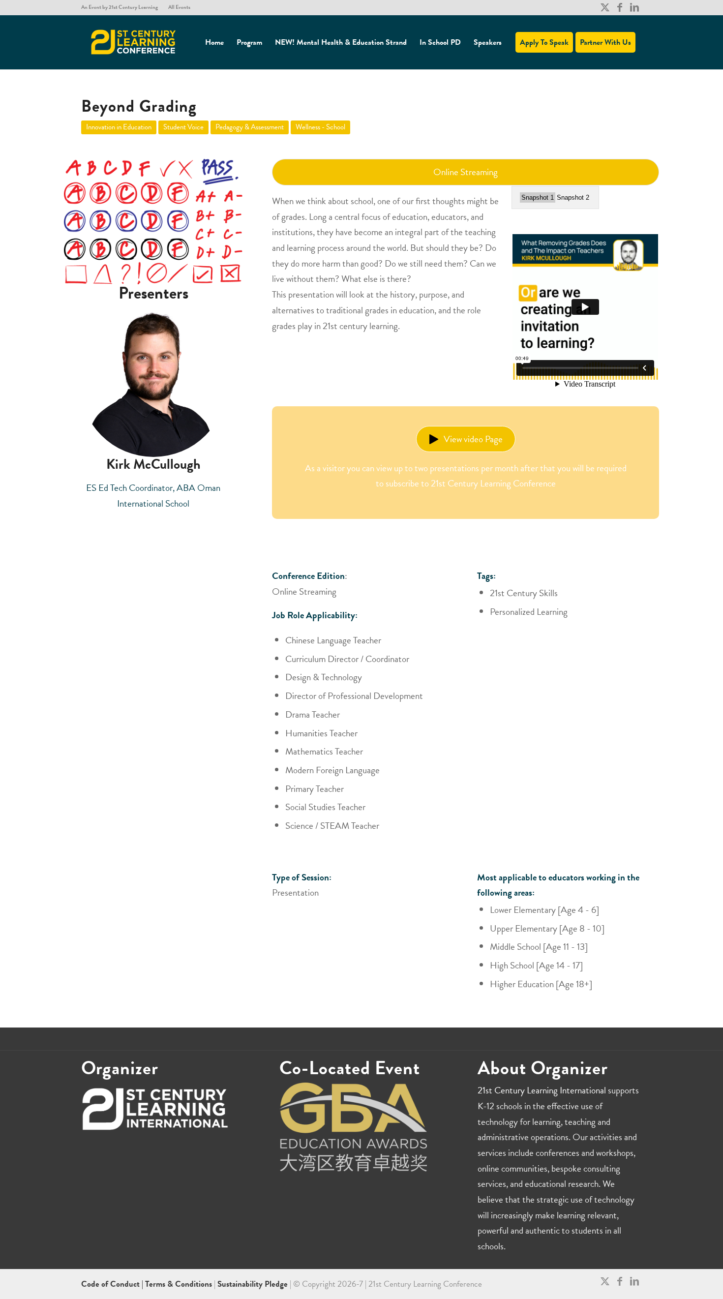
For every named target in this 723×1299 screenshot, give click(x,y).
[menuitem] (122, 7)
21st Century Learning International (542, 1090)
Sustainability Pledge (253, 1284)
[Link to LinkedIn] (634, 7)
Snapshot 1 (537, 197)
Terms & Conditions (178, 1284)
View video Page (473, 439)
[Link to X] (605, 7)
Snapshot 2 (573, 197)
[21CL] (133, 42)
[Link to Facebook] (619, 7)
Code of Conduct (111, 1284)
